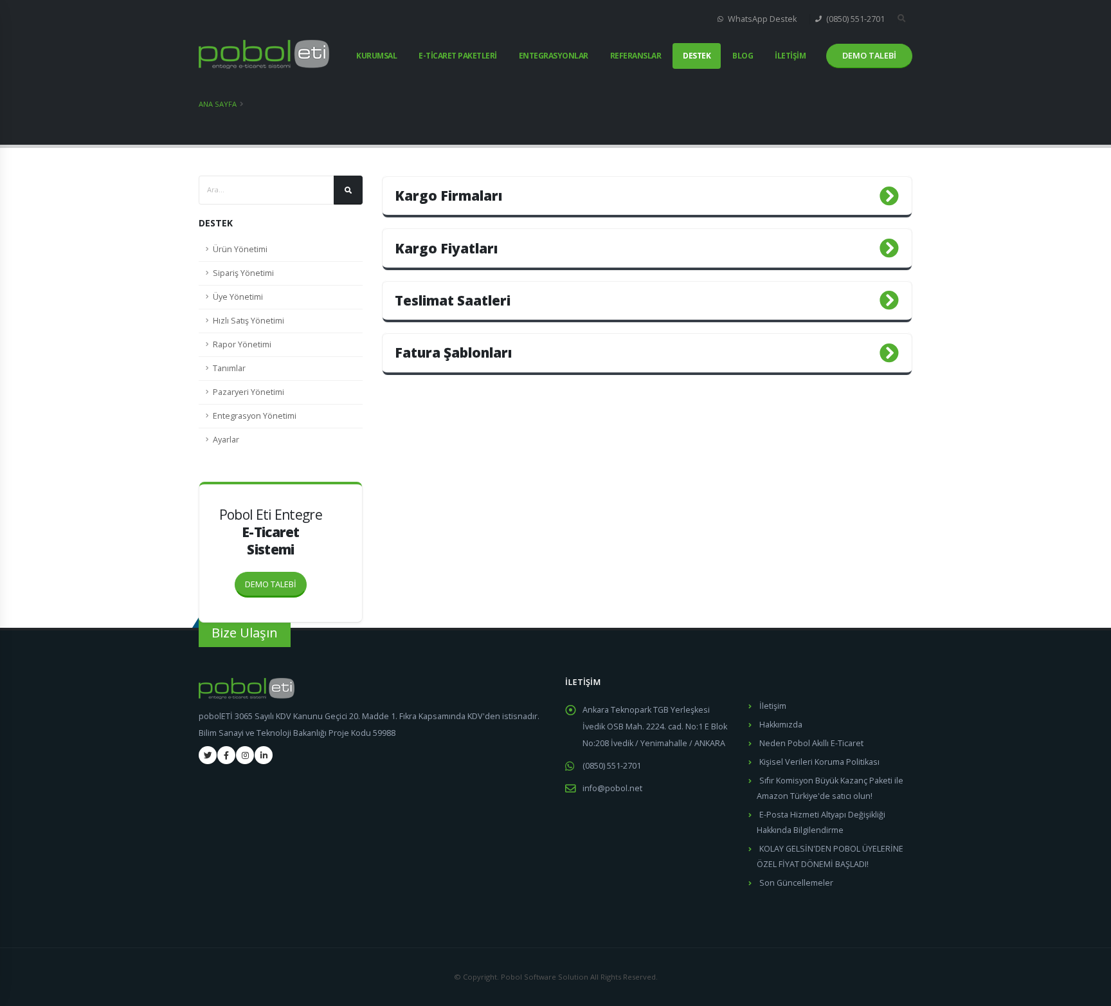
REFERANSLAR (636, 55)
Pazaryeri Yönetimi (248, 392)
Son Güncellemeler (796, 882)
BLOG (742, 55)
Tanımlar (229, 368)
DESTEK (696, 55)
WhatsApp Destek (761, 19)
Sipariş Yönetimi (243, 273)
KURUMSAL (376, 55)
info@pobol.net (612, 788)
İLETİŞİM (790, 55)
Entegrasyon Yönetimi (254, 415)
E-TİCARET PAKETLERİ (458, 55)
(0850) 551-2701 (854, 19)
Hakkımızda (780, 724)
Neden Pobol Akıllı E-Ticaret (811, 743)
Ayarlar (226, 439)
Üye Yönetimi (238, 296)
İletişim (772, 705)
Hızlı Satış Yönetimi (248, 320)
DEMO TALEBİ (270, 584)
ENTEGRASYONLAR (553, 55)
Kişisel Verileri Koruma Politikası (819, 761)
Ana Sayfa (218, 104)
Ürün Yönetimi (240, 249)
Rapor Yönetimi (242, 344)
